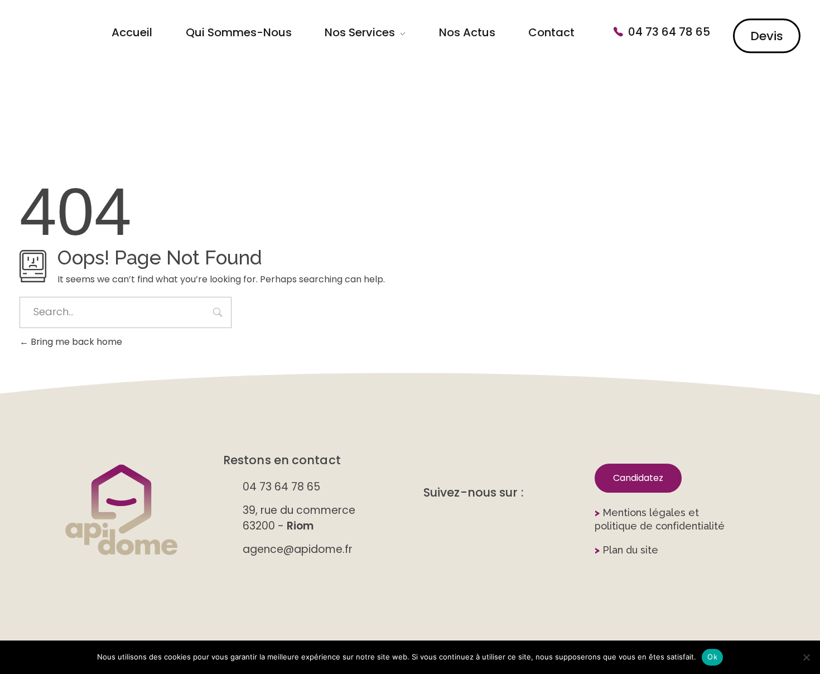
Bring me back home (75, 341)
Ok (712, 656)
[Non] (806, 657)
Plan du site (626, 550)
